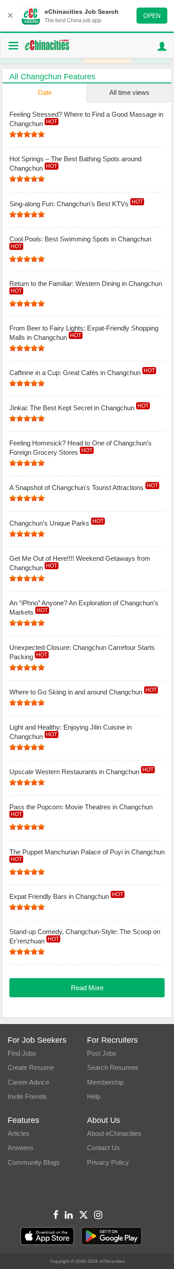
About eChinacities (114, 1133)
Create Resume (31, 1067)
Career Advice (28, 1082)
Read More (87, 988)
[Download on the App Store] (47, 1236)
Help (93, 1096)
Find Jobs (22, 1053)
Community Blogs (34, 1162)
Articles (18, 1133)
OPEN (152, 15)
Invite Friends (27, 1096)
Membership (105, 1082)
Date (45, 92)
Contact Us (103, 1147)
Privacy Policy (108, 1162)
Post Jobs (101, 1053)
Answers (20, 1147)
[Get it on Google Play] (111, 1236)
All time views (129, 92)
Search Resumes (112, 1067)
